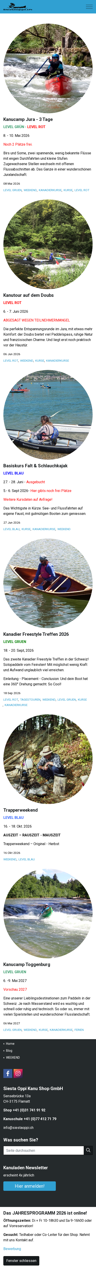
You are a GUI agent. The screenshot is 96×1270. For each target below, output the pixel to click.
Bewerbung (12, 1249)
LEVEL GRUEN (12, 190)
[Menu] (89, 6)
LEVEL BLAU (11, 529)
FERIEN (79, 1030)
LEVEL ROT (82, 190)
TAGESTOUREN (30, 699)
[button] (88, 1150)
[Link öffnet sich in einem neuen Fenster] (7, 1073)
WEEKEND (30, 190)
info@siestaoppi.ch (18, 1128)
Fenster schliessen (21, 1261)
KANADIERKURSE (50, 190)
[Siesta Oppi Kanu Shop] (17, 6)
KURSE (68, 190)
